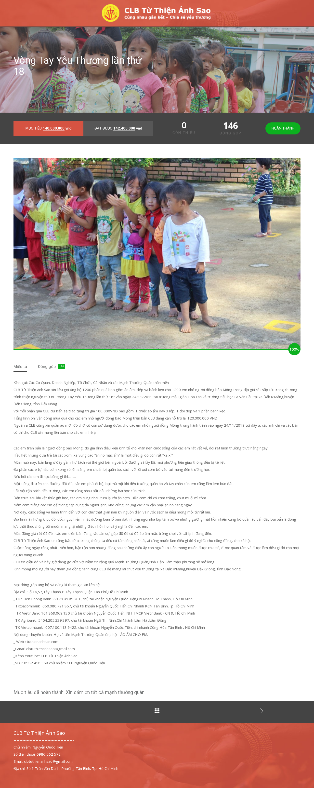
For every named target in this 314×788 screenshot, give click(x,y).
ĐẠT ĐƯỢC (118, 128)
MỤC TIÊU (49, 128)
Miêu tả (20, 366)
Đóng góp (47, 366)
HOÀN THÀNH (283, 128)
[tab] (20, 367)
